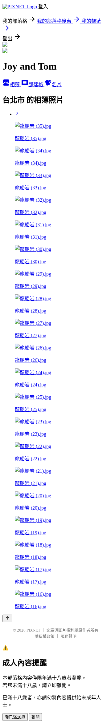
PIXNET (33, 630)
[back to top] (7, 618)
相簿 (15, 84)
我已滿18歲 (15, 717)
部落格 (36, 84)
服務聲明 (68, 636)
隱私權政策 (45, 636)
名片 (57, 84)
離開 (35, 717)
